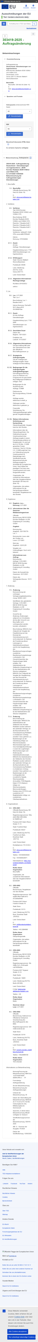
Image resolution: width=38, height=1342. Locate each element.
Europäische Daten (8, 1228)
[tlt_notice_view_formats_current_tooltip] (30, 158)
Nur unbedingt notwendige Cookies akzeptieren (22, 1337)
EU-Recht (5, 1224)
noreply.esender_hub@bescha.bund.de (22, 1051)
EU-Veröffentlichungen (9, 1239)
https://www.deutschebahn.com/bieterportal (22, 863)
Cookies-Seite (19, 1317)
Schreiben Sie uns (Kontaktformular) (14, 1272)
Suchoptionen (31, 28)
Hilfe (3, 1170)
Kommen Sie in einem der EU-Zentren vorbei (16, 1276)
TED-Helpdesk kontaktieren (11, 1173)
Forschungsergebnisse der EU (12, 1232)
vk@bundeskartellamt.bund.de (22, 925)
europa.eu (12, 1256)
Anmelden (26, 8)
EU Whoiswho (6, 1235)
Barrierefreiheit (7, 1201)
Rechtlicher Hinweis (8, 1193)
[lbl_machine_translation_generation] (8, 144)
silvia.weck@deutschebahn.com (22, 198)
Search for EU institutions (10, 1286)
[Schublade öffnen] (5, 36)
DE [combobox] (9, 111)
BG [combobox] (9, 129)
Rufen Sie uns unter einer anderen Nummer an (17, 1269)
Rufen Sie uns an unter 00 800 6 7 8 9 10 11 (16, 1265)
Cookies (5, 1197)
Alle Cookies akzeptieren (18, 1331)
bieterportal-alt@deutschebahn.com (21, 990)
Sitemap (5, 1214)
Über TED (5, 1211)
